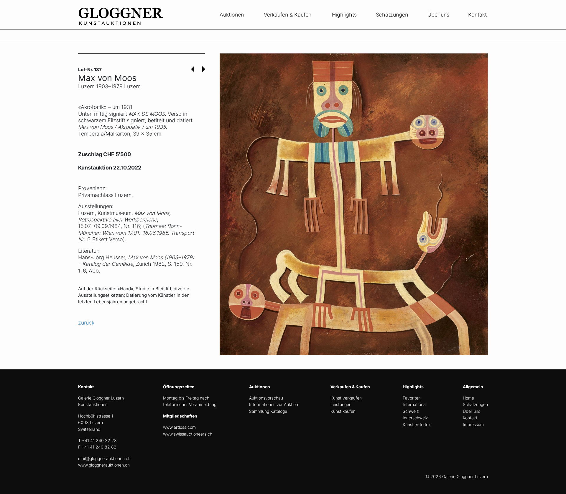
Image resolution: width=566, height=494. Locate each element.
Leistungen (340, 404)
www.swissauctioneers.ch (187, 433)
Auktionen (232, 15)
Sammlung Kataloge (268, 411)
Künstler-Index (416, 424)
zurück (86, 322)
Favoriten (412, 397)
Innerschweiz (415, 417)
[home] (122, 26)
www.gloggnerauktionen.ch (104, 464)
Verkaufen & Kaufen (287, 15)
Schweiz (411, 411)
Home (468, 397)
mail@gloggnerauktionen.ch (104, 458)
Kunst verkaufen (346, 397)
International (415, 404)
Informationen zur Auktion (273, 404)
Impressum (473, 424)
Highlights (344, 15)
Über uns (438, 15)
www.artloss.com (179, 427)
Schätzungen (392, 15)
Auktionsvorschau (266, 397)
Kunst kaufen (343, 411)
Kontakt (477, 15)
